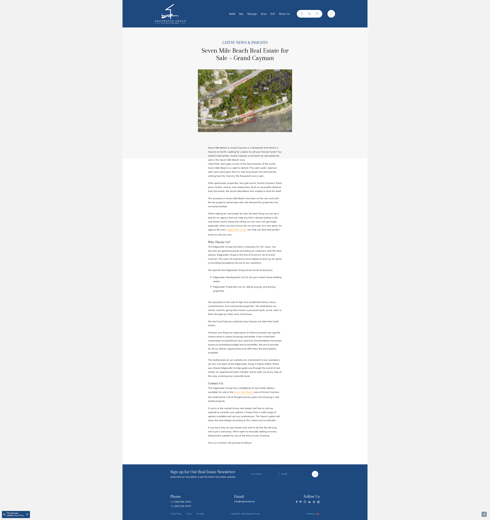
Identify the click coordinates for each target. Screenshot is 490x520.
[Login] (317, 13)
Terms (189, 514)
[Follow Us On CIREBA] (318, 502)
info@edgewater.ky (244, 502)
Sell (272, 13)
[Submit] (315, 474)
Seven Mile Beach (243, 392)
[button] (301, 13)
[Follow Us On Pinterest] (300, 502)
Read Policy (19, 516)
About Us (284, 13)
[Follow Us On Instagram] (305, 502)
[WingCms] (318, 514)
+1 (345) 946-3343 (180, 502)
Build (232, 13)
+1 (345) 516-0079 (180, 506)
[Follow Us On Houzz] (314, 502)
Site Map (200, 514)
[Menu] (331, 14)
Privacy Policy (175, 514)
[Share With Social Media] (484, 514)
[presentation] (202, 100)
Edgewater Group (236, 230)
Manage (252, 13)
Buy (241, 13)
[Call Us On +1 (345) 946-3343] (309, 13)
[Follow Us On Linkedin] (309, 502)
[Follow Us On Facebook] (296, 502)
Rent (264, 13)
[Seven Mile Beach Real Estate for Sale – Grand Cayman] (245, 100)
